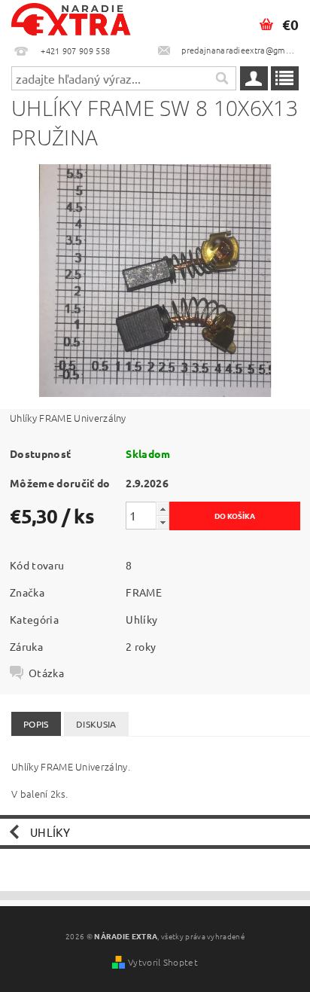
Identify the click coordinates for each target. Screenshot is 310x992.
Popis (36, 724)
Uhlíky (141, 619)
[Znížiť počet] (162, 522)
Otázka (46, 672)
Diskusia (96, 724)
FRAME (144, 592)
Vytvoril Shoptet (163, 962)
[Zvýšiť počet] (162, 509)
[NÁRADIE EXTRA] (71, 19)
